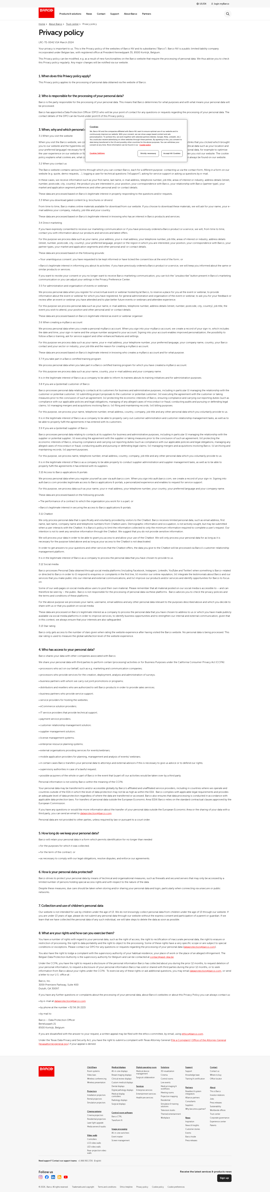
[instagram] (40, 1177)
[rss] (59, 1177)
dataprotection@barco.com (96, 813)
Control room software (122, 1113)
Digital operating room (146, 1067)
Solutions (165, 1067)
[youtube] (66, 1177)
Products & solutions (70, 14)
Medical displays (119, 1067)
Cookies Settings (97, 153)
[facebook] (47, 1177)
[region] (136, 140)
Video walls (92, 1135)
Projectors (92, 1091)
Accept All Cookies (171, 153)
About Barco (130, 14)
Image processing (119, 1129)
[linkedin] (53, 1177)
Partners (146, 14)
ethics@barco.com (192, 1033)
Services (140, 1086)
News (89, 14)
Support (114, 14)
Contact (101, 14)
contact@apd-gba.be (162, 957)
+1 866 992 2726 (89, 1161)
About (212, 1087)
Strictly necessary (148, 153)
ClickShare (92, 1067)
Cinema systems (94, 1111)
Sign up (224, 1178)
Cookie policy (145, 145)
